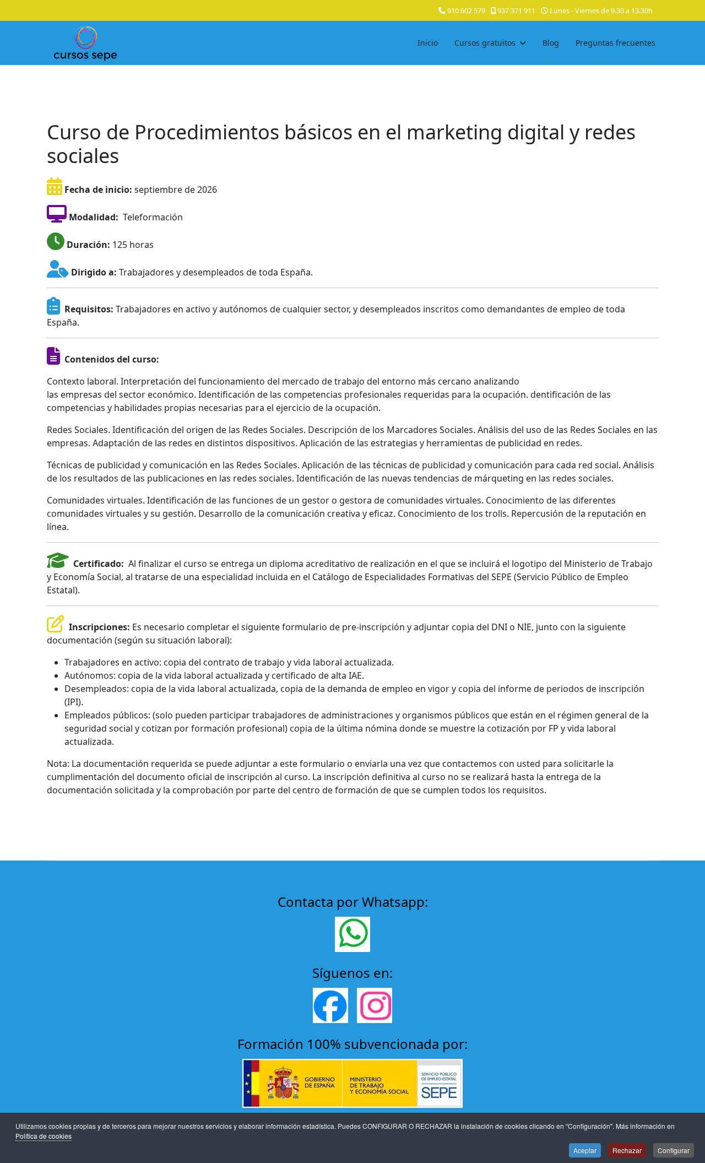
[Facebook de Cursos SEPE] (330, 1005)
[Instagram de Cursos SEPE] (374, 1005)
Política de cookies (43, 1135)
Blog (551, 42)
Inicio (427, 42)
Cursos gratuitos (485, 42)
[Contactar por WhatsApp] (352, 934)
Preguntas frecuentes (615, 42)
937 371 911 (516, 10)
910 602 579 (466, 10)
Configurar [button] (674, 1150)
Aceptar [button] (584, 1150)
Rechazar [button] (627, 1150)
